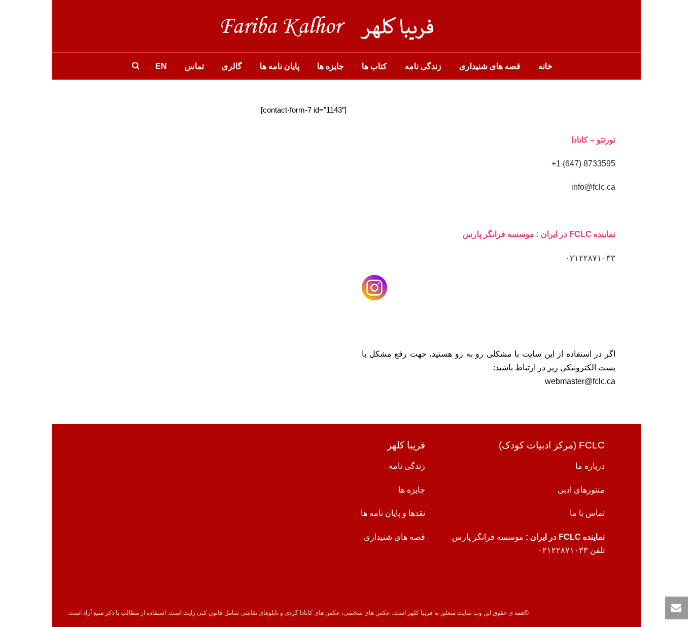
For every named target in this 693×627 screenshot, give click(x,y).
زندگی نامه (423, 66)
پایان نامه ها (279, 66)
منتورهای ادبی (581, 489)
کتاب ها (374, 66)
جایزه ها (330, 66)
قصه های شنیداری (490, 66)
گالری (232, 66)
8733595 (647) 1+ (583, 163)
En (161, 66)
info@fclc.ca (593, 187)
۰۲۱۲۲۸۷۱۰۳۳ (590, 258)
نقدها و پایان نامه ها (393, 513)
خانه (545, 66)
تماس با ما (587, 513)
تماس (194, 66)
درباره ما (590, 466)
